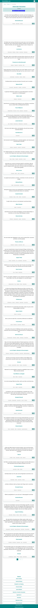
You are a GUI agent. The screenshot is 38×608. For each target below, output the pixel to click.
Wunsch (24, 457)
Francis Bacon (19, 321)
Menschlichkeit (17, 529)
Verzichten (18, 23)
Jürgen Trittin (19, 257)
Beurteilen (10, 514)
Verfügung (21, 337)
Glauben (12, 65)
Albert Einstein (19, 204)
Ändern (23, 479)
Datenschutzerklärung (19, 607)
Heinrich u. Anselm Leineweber (19, 592)
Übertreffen (27, 529)
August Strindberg (19, 511)
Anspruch (7, 353)
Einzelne (12, 173)
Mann (18, 365)
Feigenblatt (12, 479)
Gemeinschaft (9, 337)
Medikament (20, 123)
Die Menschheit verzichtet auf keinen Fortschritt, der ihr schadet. (19, 81)
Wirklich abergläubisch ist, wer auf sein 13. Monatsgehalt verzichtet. (19, 494)
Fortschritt (11, 87)
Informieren (10, 52)
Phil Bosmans (19, 299)
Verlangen (21, 110)
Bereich (11, 123)
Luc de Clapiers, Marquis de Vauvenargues (19, 156)
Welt (23, 65)
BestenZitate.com (6, 1)
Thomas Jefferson (19, 241)
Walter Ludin (19, 96)
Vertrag (21, 365)
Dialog (14, 196)
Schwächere (16, 353)
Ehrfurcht (15, 110)
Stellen (18, 337)
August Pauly (19, 384)
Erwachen (18, 542)
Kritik (17, 196)
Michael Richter (19, 182)
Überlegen (25, 52)
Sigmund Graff (19, 84)
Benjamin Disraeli (19, 397)
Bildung (14, 514)
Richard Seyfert (19, 426)
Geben (15, 207)
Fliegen (10, 260)
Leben (19, 173)
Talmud (19, 454)
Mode (16, 479)
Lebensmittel (14, 365)
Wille (21, 457)
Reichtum (15, 324)
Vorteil (22, 400)
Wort (24, 244)
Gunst (14, 457)
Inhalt (12, 185)
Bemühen (11, 196)
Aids (9, 123)
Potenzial (14, 337)
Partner (14, 23)
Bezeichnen (12, 353)
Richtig (15, 314)
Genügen (16, 244)
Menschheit (16, 87)
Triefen (21, 514)
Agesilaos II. (19, 594)
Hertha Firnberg (19, 581)
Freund (16, 272)
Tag (16, 260)
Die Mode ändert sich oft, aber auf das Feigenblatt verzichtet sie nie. (19, 473)
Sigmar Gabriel (19, 311)
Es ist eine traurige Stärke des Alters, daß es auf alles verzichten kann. (19, 381)
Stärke (16, 387)
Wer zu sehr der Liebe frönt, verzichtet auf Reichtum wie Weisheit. (19, 318)
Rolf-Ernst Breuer (19, 334)
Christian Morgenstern (19, 466)
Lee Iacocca (19, 49)
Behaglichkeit (10, 110)
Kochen (10, 365)
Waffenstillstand (26, 353)
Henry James (19, 170)
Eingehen (10, 542)
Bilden (17, 376)
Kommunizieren (16, 185)
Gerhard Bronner (19, 497)
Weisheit (23, 324)
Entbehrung (10, 302)
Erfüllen (11, 457)
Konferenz (13, 260)
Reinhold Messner (19, 20)
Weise (18, 469)
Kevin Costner (19, 269)
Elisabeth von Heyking (19, 584)
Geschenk (15, 147)
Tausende (17, 302)
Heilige (17, 514)
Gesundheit (8, 529)
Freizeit (15, 556)
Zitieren (21, 76)
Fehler (16, 173)
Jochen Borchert (19, 120)
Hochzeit (19, 147)
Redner (17, 52)
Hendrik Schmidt (19, 193)
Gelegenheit (14, 400)
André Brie (19, 476)
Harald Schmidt (19, 410)
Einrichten (14, 542)
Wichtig (25, 400)
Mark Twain (19, 144)
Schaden (19, 87)
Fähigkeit (12, 244)
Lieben (11, 324)
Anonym (19, 362)
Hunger (13, 302)
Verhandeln (20, 260)
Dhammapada (19, 539)
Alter (14, 387)
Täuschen (16, 65)
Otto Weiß (19, 73)
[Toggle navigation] (34, 1)
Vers (21, 542)
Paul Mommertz (19, 132)
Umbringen (21, 302)
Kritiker (20, 196)
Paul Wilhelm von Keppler (19, 373)
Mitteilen (14, 52)
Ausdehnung (11, 556)
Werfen (21, 23)
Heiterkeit (12, 529)
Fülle (18, 110)
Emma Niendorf (19, 602)
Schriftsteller (12, 76)
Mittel (18, 556)
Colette (19, 281)
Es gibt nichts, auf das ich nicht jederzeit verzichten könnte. (19, 201)
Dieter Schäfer (19, 578)
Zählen (24, 76)
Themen (8, 4)
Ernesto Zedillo (19, 586)
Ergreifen (9, 400)
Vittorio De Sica (19, 216)
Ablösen (11, 147)
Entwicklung (16, 123)
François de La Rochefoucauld (19, 62)
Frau (14, 272)
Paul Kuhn (19, 597)
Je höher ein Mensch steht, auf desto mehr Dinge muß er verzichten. (19, 484)
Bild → (33, 23)
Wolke (21, 469)
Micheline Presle (19, 600)
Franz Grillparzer (19, 107)
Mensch (15, 490)
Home (5, 4)
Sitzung (21, 556)
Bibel (14, 376)
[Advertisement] (19, 32)
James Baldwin (19, 589)
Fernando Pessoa (19, 487)
